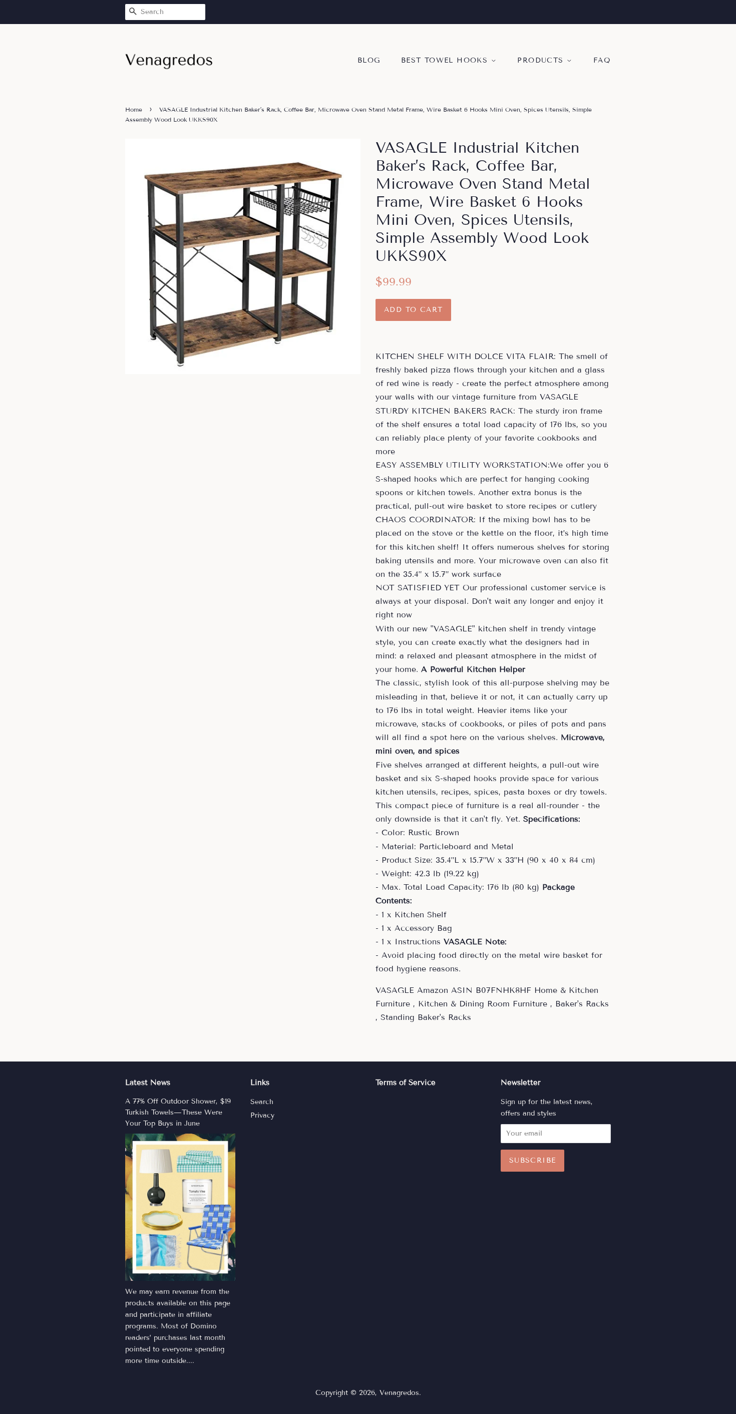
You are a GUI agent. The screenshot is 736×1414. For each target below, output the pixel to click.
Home (133, 109)
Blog (369, 60)
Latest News (147, 1082)
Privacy (262, 1115)
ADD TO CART (413, 309)
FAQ (602, 60)
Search (261, 1102)
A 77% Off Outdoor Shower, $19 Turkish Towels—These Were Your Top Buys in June (178, 1112)
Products (542, 60)
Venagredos (399, 1392)
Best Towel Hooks (446, 60)
